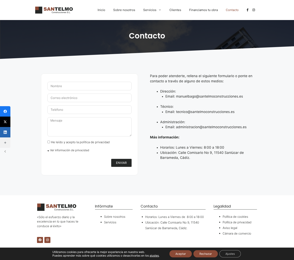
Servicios (149, 10)
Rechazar (205, 253)
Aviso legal (230, 228)
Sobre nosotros (124, 10)
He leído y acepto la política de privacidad (80, 142)
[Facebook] (40, 240)
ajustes (154, 255)
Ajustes (230, 253)
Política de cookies (235, 217)
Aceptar (180, 253)
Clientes (175, 10)
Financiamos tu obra (203, 10)
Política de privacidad (237, 222)
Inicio (101, 10)
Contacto (232, 10)
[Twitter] (5, 122)
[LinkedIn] (5, 132)
